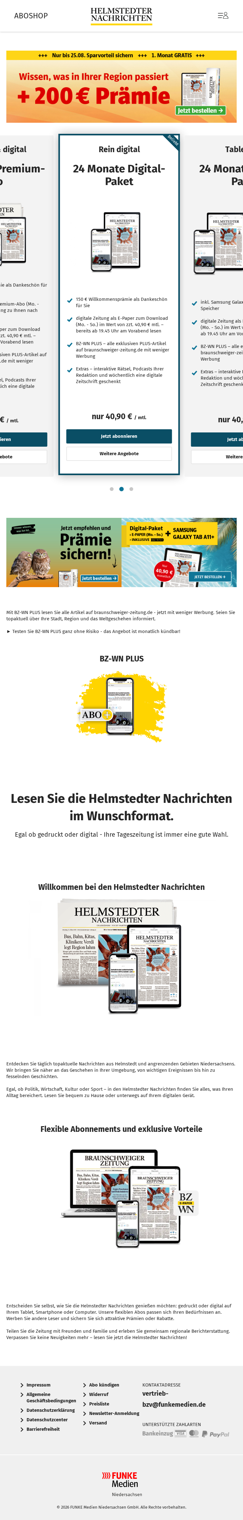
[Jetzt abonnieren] (119, 241)
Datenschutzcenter (47, 1420)
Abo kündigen (104, 1385)
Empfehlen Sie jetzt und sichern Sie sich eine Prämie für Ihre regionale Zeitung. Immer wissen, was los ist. (64, 554)
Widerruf (98, 1394)
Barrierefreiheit (43, 1429)
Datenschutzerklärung (51, 1410)
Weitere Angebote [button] (119, 453)
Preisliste (99, 1404)
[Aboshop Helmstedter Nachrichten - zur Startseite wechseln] (121, 16)
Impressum (39, 1385)
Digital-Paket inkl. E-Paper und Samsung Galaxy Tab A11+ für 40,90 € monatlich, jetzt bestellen (179, 554)
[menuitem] (217, 16)
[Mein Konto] (223, 19)
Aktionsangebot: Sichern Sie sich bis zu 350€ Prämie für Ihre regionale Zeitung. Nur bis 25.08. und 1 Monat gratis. (121, 88)
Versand (98, 1423)
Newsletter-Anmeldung (114, 1413)
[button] (112, 489)
